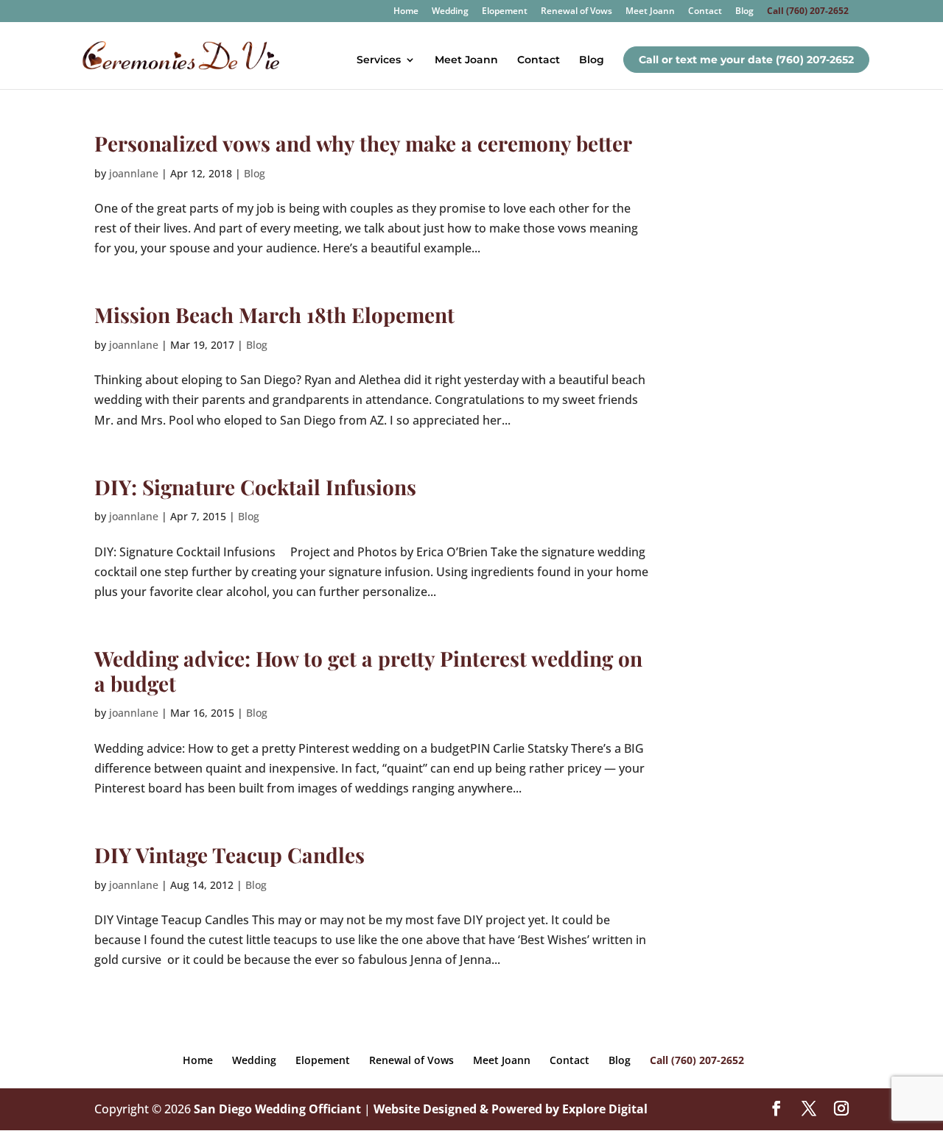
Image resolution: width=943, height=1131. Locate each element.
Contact (705, 12)
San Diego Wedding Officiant (277, 1109)
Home (405, 12)
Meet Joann (650, 12)
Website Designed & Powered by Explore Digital (511, 1109)
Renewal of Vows (576, 12)
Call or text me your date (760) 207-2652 (746, 59)
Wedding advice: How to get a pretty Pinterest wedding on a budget (368, 671)
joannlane (133, 173)
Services (379, 60)
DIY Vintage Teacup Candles (229, 854)
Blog (744, 12)
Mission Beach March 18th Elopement (274, 314)
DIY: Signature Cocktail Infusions (255, 486)
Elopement (504, 12)
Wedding (450, 12)
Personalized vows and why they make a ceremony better (363, 143)
